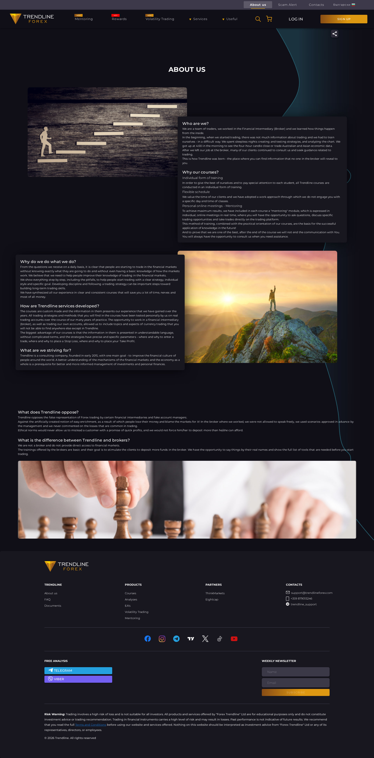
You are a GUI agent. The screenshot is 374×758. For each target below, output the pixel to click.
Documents (52, 605)
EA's (128, 605)
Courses (130, 593)
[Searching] (258, 19)
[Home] (32, 19)
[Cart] (269, 18)
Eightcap (212, 599)
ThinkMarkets (215, 593)
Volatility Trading (136, 612)
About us (50, 593)
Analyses (131, 599)
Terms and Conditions (90, 724)
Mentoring (132, 618)
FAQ (47, 599)
